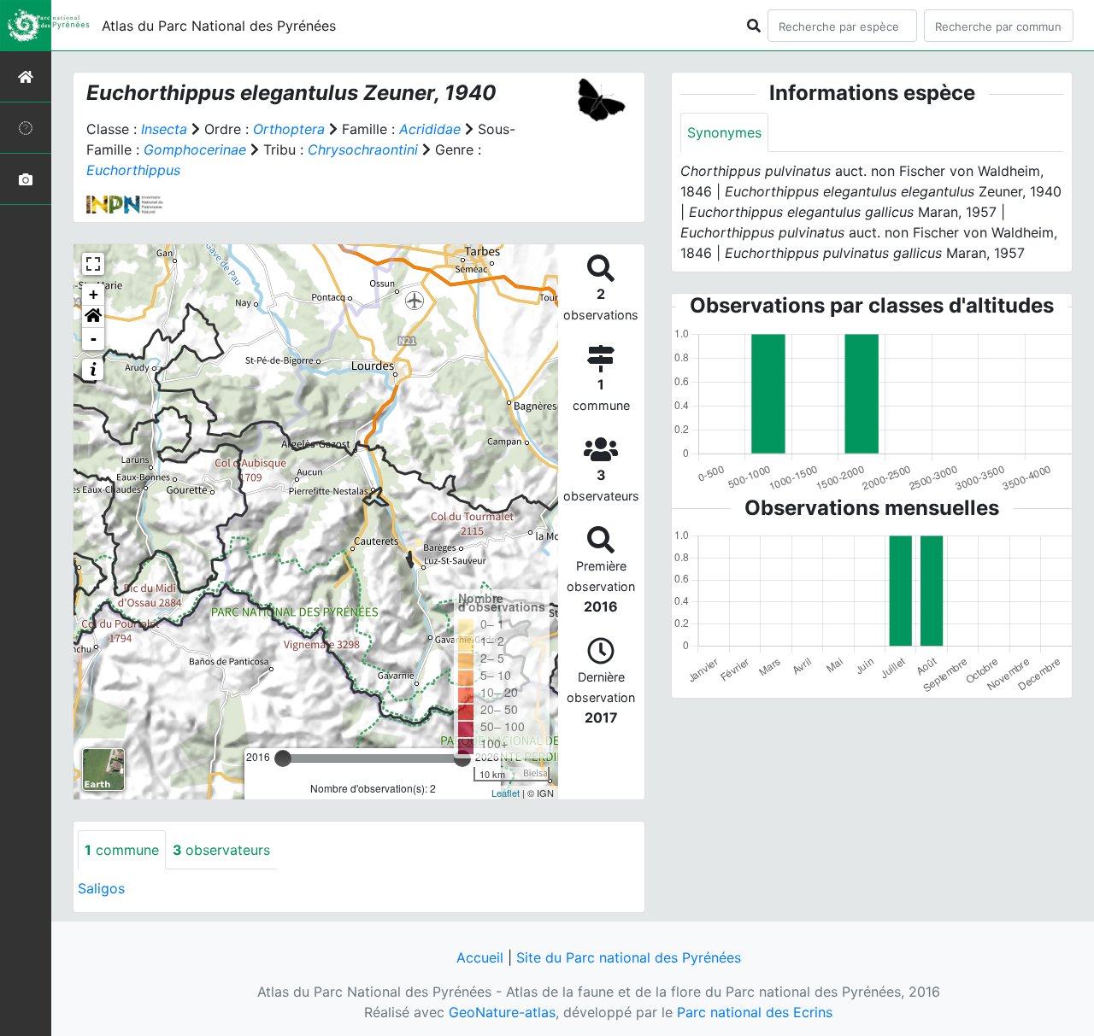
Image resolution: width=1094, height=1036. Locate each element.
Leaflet (505, 792)
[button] (93, 317)
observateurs (221, 849)
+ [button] (93, 294)
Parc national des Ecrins (754, 1012)
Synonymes (724, 132)
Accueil (479, 957)
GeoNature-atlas (502, 1012)
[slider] (282, 758)
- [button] (93, 339)
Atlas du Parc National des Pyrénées (219, 25)
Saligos (101, 888)
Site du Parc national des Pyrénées (628, 957)
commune (122, 849)
